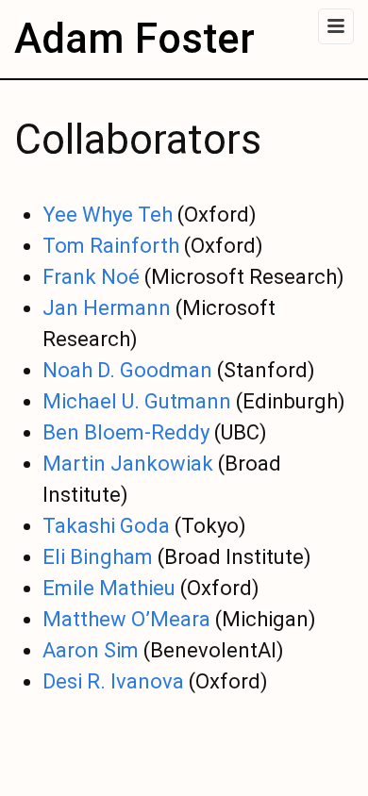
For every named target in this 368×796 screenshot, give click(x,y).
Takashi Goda (106, 526)
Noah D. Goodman (127, 370)
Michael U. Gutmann (136, 401)
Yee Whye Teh (107, 214)
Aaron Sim (90, 650)
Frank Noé (91, 277)
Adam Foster (134, 38)
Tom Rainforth (110, 245)
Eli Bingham (97, 557)
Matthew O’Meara (126, 619)
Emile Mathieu (109, 588)
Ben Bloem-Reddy (125, 432)
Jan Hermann (106, 308)
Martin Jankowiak (127, 463)
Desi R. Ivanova (113, 681)
